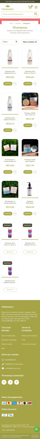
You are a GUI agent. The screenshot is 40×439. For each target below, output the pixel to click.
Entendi (35, 436)
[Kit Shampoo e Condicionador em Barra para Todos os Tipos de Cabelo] (15, 172)
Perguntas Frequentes (9, 340)
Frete (23, 340)
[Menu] (36, 7)
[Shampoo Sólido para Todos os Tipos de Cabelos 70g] (35, 125)
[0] (30, 8)
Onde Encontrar (7, 344)
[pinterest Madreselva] (16, 382)
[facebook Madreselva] (10, 382)
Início (11, 23)
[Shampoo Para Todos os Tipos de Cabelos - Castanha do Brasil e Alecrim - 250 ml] (35, 84)
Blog (3, 348)
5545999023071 (10, 360)
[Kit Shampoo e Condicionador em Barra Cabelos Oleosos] (15, 214)
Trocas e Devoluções (29, 344)
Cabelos (18, 23)
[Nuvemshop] (8, 430)
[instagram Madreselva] (4, 382)
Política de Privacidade (29, 336)
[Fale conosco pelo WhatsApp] (36, 429)
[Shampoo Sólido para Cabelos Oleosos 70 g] (35, 172)
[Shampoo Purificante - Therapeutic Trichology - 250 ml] (35, 214)
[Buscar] (35, 13)
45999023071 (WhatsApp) (14, 364)
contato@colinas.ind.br (12, 368)
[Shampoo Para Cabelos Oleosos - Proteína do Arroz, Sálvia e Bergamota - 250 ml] (15, 130)
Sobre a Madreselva (8, 336)
